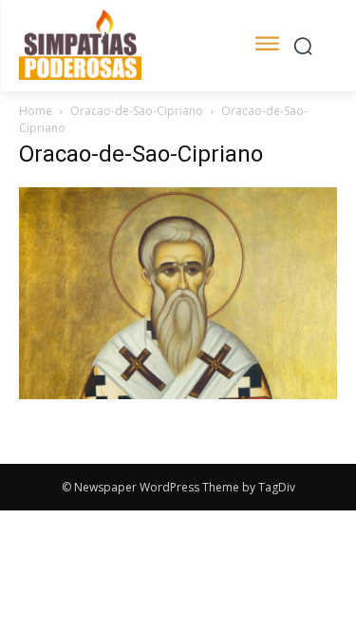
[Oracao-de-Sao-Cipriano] (178, 394)
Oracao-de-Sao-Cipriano (136, 111)
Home (35, 111)
